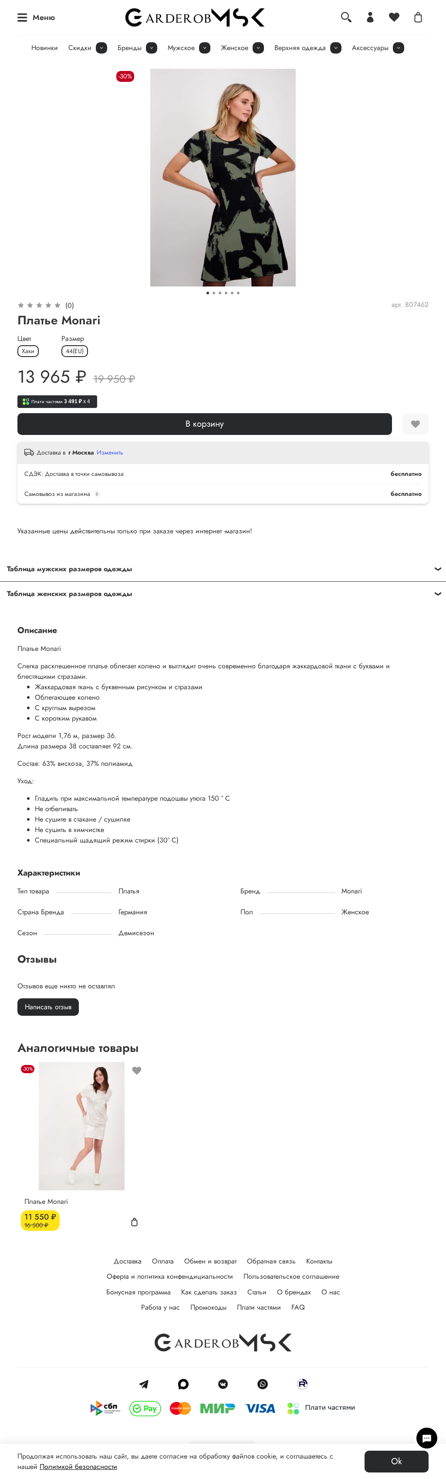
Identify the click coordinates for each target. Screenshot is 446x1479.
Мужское (181, 48)
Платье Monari (46, 1201)
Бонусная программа (138, 1292)
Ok (396, 1461)
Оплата (163, 1261)
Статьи (257, 1292)
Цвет (24, 338)
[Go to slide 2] (214, 293)
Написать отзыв (48, 1007)
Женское (234, 48)
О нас (330, 1292)
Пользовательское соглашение (291, 1276)
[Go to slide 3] (220, 293)
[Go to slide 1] (207, 293)
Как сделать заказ (209, 1292)
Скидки (79, 48)
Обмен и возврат (210, 1261)
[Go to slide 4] (226, 293)
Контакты (319, 1261)
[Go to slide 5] (232, 293)
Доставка (128, 1261)
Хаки (28, 351)
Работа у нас (160, 1307)
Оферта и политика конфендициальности (170, 1276)
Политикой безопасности (78, 1467)
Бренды (130, 48)
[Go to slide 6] (238, 293)
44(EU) (75, 351)
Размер (72, 338)
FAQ (298, 1307)
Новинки (44, 48)
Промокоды (208, 1307)
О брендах (294, 1292)
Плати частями (259, 1307)
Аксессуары (370, 48)
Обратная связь (271, 1261)
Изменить (110, 452)
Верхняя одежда (300, 48)
